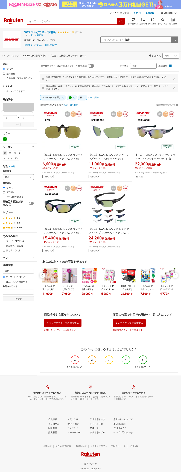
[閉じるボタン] (174, 78)
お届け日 (7, 183)
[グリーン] (5, 139)
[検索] (121, 21)
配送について (51, 45)
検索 (19, 124)
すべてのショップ (10, 55)
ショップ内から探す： (113, 39)
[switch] (31, 203)
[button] (168, 13)
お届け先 (7, 171)
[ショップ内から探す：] (174, 40)
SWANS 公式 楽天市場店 (40, 32)
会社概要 (28, 45)
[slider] (3, 112)
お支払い (38, 45)
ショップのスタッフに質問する (63, 323)
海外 (13, 166)
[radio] (4, 69)
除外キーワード (10, 286)
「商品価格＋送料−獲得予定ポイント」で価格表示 (63, 66)
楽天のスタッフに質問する (129, 323)
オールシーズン (11, 158)
